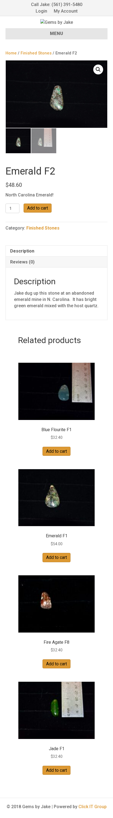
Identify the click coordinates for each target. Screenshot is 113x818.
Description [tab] (22, 251)
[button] (98, 69)
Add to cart (37, 208)
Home (11, 53)
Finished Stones (36, 53)
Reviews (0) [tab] (22, 262)
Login (41, 11)
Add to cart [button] (56, 451)
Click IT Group (92, 806)
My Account (66, 11)
